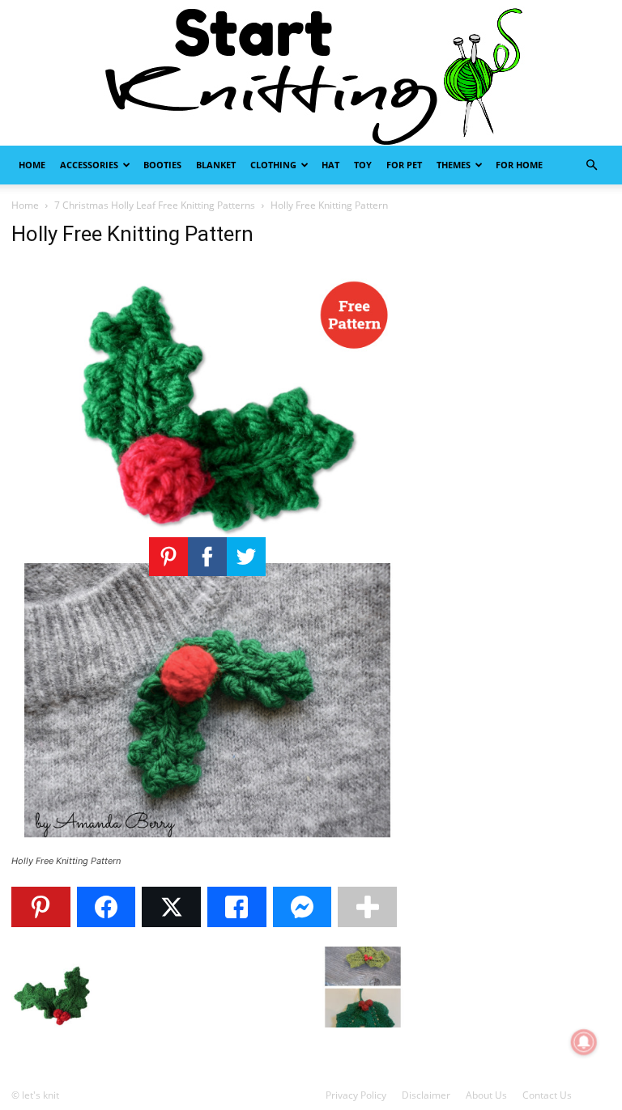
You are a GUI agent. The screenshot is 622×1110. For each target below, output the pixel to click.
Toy (363, 165)
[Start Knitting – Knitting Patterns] (311, 73)
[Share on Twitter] (171, 907)
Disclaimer (426, 1095)
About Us (486, 1095)
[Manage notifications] (584, 1042)
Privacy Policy (356, 1095)
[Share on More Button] (367, 907)
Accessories (89, 165)
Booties (162, 165)
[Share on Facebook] (106, 907)
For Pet (404, 165)
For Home (519, 165)
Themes (454, 165)
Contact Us (547, 1095)
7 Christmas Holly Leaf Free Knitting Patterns (154, 205)
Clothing (273, 165)
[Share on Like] (236, 907)
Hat (330, 165)
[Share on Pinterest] (40, 907)
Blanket (216, 165)
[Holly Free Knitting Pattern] (207, 846)
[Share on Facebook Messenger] (302, 907)
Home (32, 165)
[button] (591, 165)
